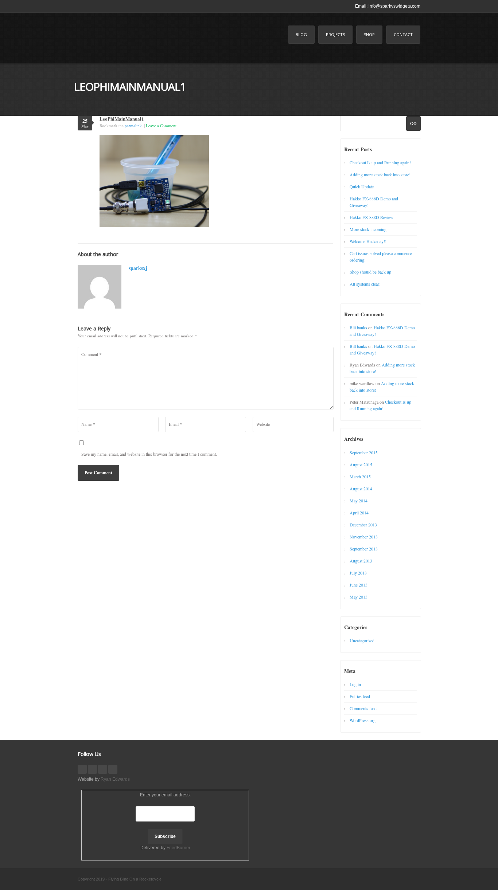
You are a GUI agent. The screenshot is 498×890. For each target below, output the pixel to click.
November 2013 (364, 537)
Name (88, 424)
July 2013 (358, 573)
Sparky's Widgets (132, 42)
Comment (91, 354)
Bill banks (358, 327)
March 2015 (360, 476)
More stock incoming (368, 229)
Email (175, 424)
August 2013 (361, 561)
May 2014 (358, 500)
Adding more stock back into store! (380, 174)
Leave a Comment (161, 125)
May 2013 (358, 597)
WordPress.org (363, 720)
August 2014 (361, 488)
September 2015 (364, 452)
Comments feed (363, 708)
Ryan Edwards (115, 779)
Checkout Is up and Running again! (380, 162)
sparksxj (138, 268)
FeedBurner (178, 847)
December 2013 (363, 525)
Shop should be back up (370, 272)
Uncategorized (362, 640)
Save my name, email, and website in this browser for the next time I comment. (149, 454)
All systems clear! (365, 284)
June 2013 (358, 585)
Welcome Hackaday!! (368, 241)
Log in (355, 684)
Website (263, 424)
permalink (133, 125)
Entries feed (360, 696)
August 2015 (361, 464)
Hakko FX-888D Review (371, 217)
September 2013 (364, 549)
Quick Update (362, 186)
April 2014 (359, 512)
